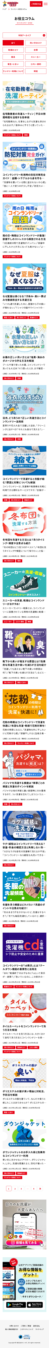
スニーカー (36, 57)
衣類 (36, 50)
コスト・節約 (36, 64)
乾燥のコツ (13, 50)
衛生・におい (13, 64)
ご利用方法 (36, 4)
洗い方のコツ (36, 42)
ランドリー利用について (13, 71)
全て (13, 42)
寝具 (13, 57)
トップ (5, 9)
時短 (36, 71)
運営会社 (36, 1326)
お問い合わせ (14, 1326)
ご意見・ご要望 (26, 1326)
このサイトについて (26, 1329)
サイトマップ (39, 1329)
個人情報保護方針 (11, 1329)
